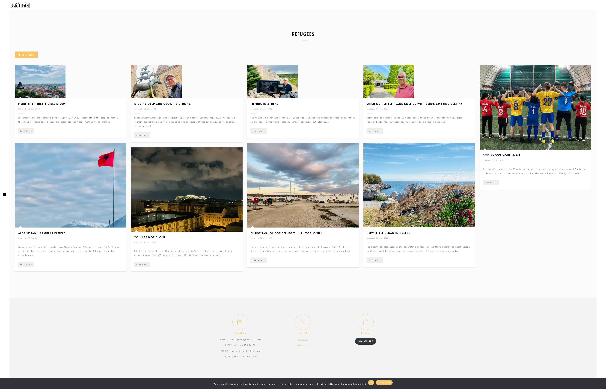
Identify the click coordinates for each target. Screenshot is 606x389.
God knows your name (501, 155)
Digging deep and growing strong (162, 104)
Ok (371, 382)
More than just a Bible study (42, 104)
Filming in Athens (264, 104)
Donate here (365, 341)
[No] (602, 383)
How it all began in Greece (388, 233)
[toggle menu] (4, 194)
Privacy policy (384, 382)
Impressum (303, 340)
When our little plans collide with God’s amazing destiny (415, 104)
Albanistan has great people (41, 233)
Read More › (26, 131)
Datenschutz (303, 345)
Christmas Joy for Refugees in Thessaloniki (286, 233)
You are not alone (150, 237)
